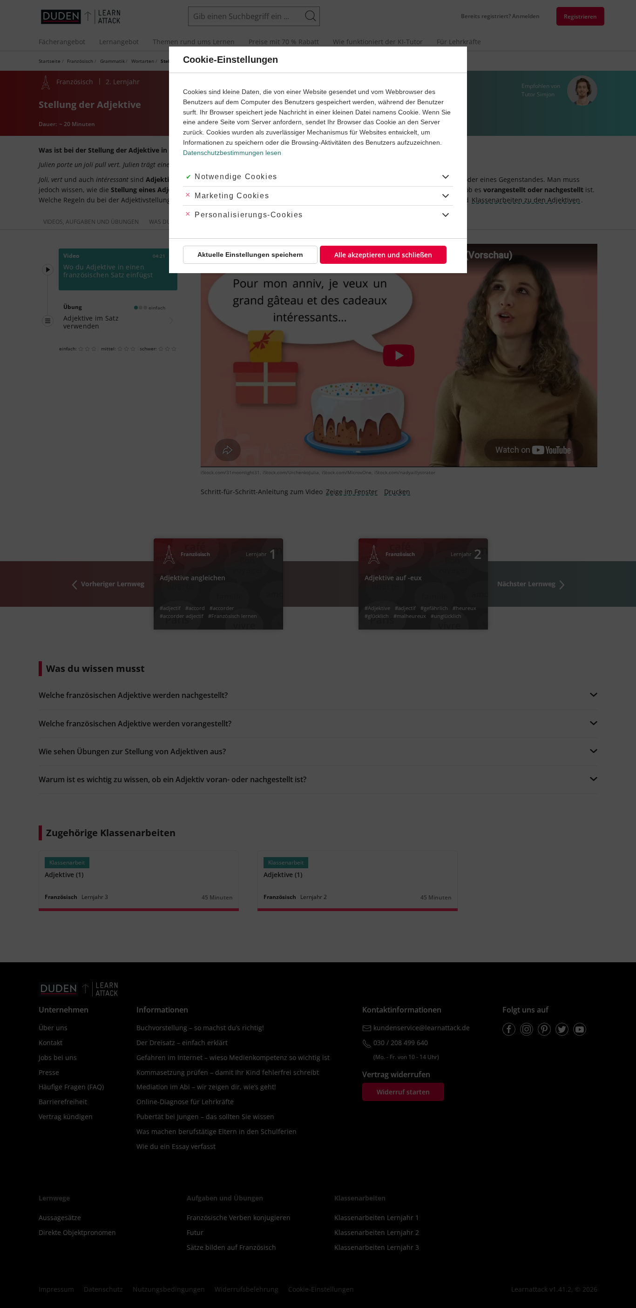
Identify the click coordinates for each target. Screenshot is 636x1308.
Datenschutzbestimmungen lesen (232, 152)
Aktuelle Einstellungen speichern (250, 254)
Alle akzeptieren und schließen (383, 254)
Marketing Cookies (232, 196)
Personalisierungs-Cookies (249, 215)
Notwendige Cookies (236, 177)
